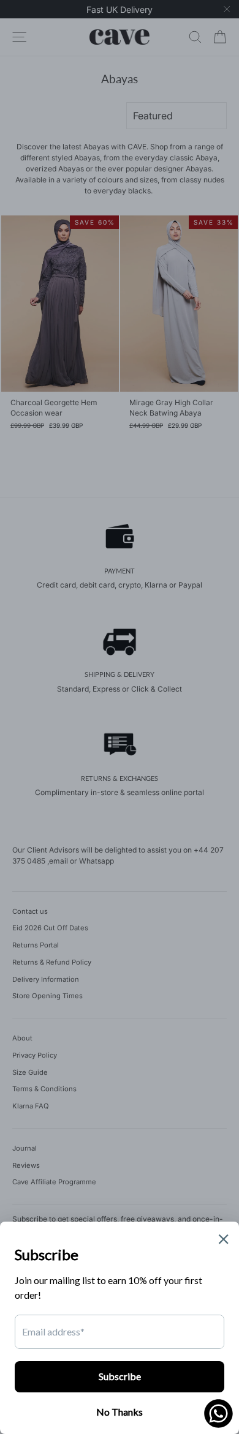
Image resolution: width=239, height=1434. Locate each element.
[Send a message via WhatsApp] (218, 1413)
